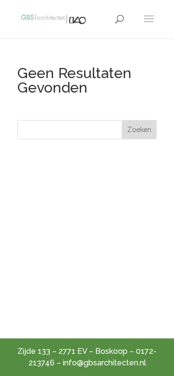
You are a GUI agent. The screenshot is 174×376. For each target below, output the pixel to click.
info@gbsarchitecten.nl (104, 362)
